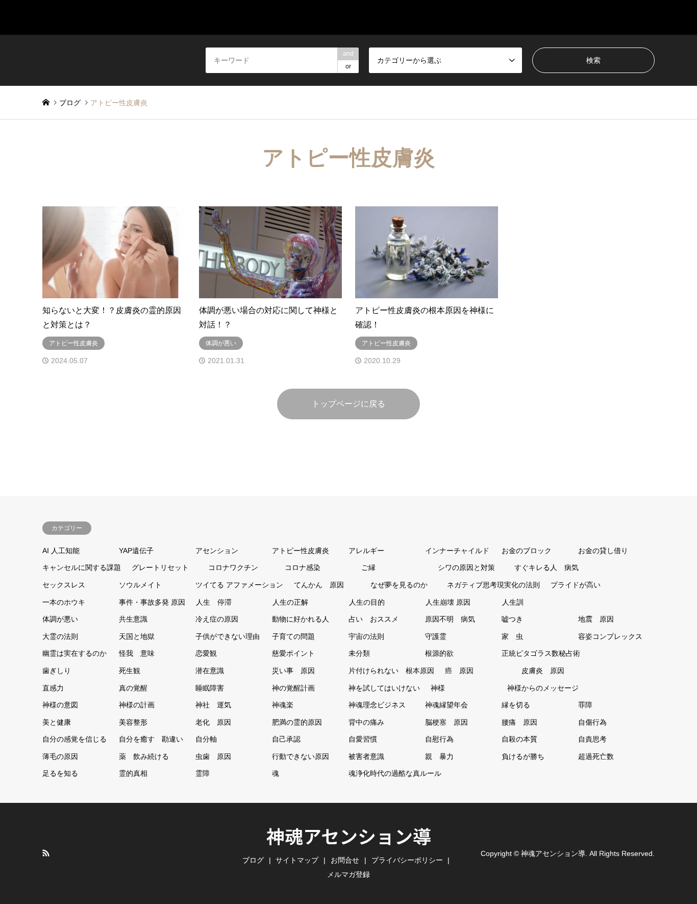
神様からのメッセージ (543, 688)
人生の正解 (290, 602)
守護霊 (435, 636)
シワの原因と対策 (466, 567)
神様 (438, 688)
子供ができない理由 (227, 636)
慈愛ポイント (293, 653)
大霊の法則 (60, 636)
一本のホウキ (63, 602)
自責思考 (592, 739)
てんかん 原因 (319, 585)
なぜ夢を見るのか (399, 585)
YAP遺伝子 (136, 550)
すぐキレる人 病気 (546, 567)
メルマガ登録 (630, 17)
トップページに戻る (348, 403)
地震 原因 (596, 619)
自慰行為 (439, 739)
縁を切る (516, 705)
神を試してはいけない (384, 688)
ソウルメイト (140, 585)
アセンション (216, 550)
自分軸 (206, 739)
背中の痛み (366, 722)
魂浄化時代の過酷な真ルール (394, 773)
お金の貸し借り (603, 550)
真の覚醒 (133, 688)
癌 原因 (459, 671)
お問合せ (560, 17)
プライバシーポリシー (407, 860)
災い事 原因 (293, 671)
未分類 (359, 653)
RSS (45, 853)
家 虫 (512, 636)
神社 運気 (213, 705)
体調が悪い (60, 619)
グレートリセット (160, 567)
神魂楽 (282, 705)
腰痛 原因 (519, 722)
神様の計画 (137, 705)
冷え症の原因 (216, 619)
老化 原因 (213, 722)
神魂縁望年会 (446, 705)
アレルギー (366, 550)
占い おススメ (373, 619)
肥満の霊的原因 (297, 722)
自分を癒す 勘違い (151, 739)
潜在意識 (209, 671)
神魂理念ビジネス (377, 705)
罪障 (585, 705)
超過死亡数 (596, 756)
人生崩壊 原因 (448, 602)
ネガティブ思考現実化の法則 (493, 585)
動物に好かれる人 (300, 619)
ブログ (503, 17)
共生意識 (133, 619)
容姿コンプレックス (610, 636)
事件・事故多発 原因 (152, 602)
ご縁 (368, 567)
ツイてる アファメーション (239, 585)
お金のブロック (527, 550)
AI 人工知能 (61, 550)
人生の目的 (367, 602)
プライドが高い (576, 585)
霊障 (202, 773)
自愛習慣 (362, 739)
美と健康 (56, 722)
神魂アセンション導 (348, 835)
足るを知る (60, 773)
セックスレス (63, 585)
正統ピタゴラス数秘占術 (541, 653)
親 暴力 (439, 756)
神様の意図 (60, 705)
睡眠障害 (209, 688)
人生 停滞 (214, 602)
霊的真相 (133, 773)
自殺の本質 (519, 739)
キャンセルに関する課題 (81, 567)
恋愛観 (206, 653)
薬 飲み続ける (144, 756)
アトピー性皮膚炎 (300, 550)
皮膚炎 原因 (542, 671)
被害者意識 (366, 756)
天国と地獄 (137, 636)
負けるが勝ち (523, 756)
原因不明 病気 (450, 619)
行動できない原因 (300, 756)
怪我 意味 (137, 653)
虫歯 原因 (213, 756)
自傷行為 (592, 722)
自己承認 (286, 739)
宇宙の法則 (366, 636)
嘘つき (512, 619)
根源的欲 (439, 653)
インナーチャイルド (457, 550)
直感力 (53, 688)
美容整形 (133, 722)
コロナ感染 (302, 567)
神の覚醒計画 (293, 688)
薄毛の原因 (60, 756)
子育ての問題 (293, 636)
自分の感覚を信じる (74, 739)
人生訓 (513, 602)
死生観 (129, 671)
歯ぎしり (56, 671)
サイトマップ (438, 17)
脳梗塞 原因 (446, 722)
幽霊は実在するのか (74, 653)
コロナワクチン (233, 567)
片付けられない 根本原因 (391, 671)
